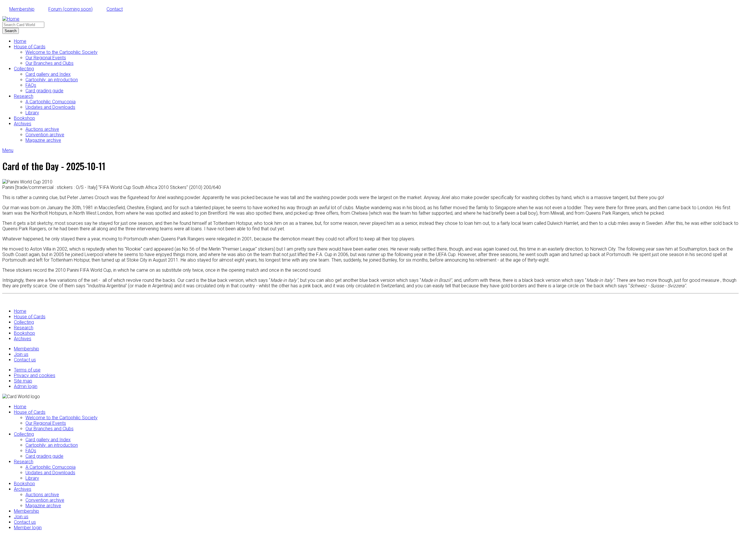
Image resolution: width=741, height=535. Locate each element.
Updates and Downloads (50, 107)
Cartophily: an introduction (51, 79)
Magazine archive (43, 140)
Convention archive (44, 134)
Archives (22, 123)
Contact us (25, 360)
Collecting (24, 68)
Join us (21, 354)
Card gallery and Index (48, 74)
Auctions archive (42, 129)
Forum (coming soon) (70, 9)
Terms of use (27, 370)
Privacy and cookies (34, 375)
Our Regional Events (45, 57)
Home (20, 41)
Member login (28, 527)
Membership (21, 9)
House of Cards (29, 46)
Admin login (25, 386)
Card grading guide (44, 90)
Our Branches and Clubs (49, 63)
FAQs (30, 85)
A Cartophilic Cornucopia (50, 101)
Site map (23, 381)
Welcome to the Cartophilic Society (61, 52)
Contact (115, 9)
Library (32, 112)
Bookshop (24, 118)
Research (23, 96)
